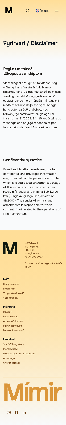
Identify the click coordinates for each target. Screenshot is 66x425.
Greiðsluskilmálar (11, 362)
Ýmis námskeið (10, 297)
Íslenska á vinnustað (13, 330)
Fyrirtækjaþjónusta (12, 325)
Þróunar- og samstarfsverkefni (19, 353)
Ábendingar (9, 358)
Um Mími (9, 339)
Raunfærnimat (10, 316)
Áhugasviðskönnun (13, 321)
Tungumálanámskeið (13, 293)
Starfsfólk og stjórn (13, 344)
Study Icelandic (11, 284)
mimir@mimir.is (32, 253)
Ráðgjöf (7, 311)
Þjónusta (9, 307)
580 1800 (30, 250)
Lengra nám (9, 288)
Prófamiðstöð (10, 349)
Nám (6, 279)
